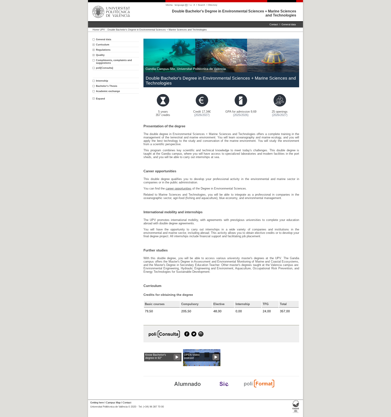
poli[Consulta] (104, 67)
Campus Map (113, 402)
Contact (273, 24)
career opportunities (178, 188)
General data (288, 24)
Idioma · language (175, 5)
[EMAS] (296, 413)
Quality (100, 55)
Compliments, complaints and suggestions (114, 61)
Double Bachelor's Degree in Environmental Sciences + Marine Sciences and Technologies (157, 29)
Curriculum (102, 44)
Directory (212, 5)
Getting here (97, 402)
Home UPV (99, 29)
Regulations (103, 49)
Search (201, 5)
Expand (100, 98)
